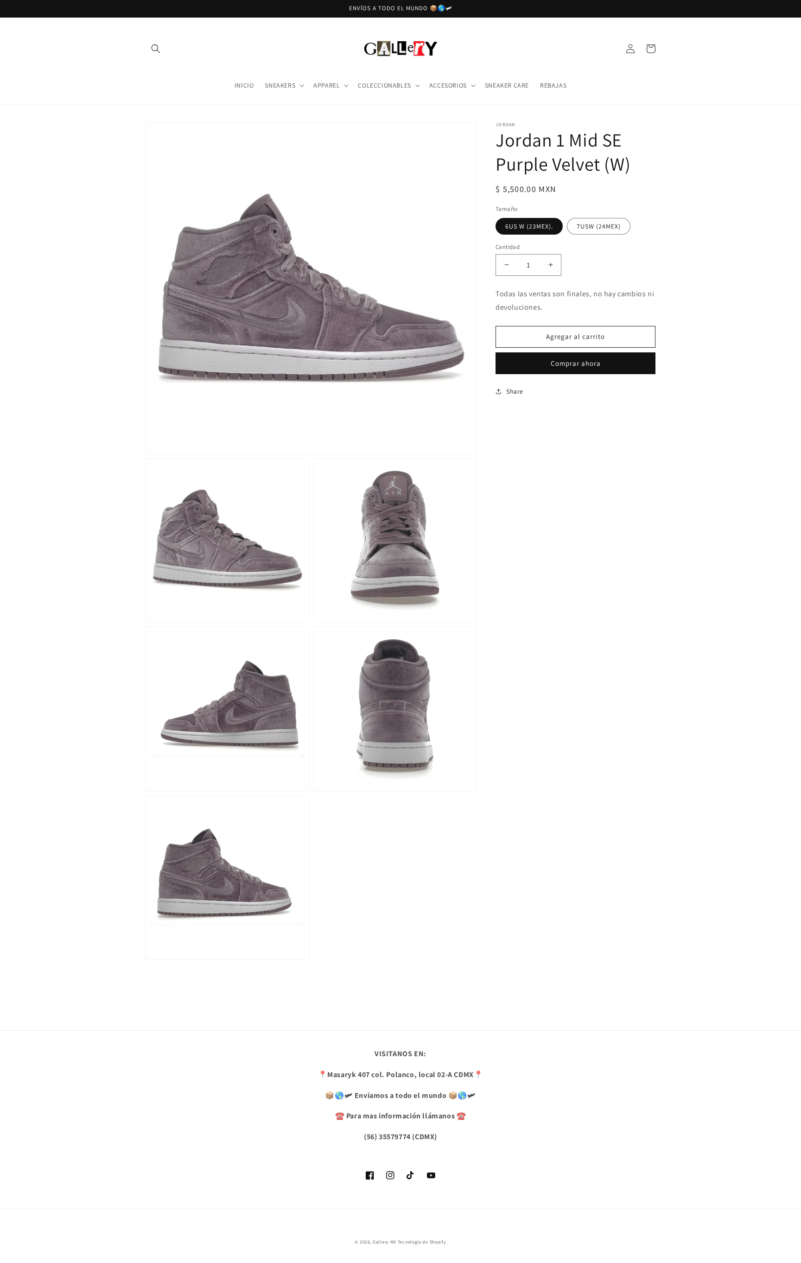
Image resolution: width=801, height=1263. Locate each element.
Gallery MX (384, 1242)
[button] (156, 48)
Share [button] (514, 391)
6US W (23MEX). (529, 226)
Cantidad (508, 246)
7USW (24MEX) (599, 226)
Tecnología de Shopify (422, 1242)
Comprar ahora (576, 362)
